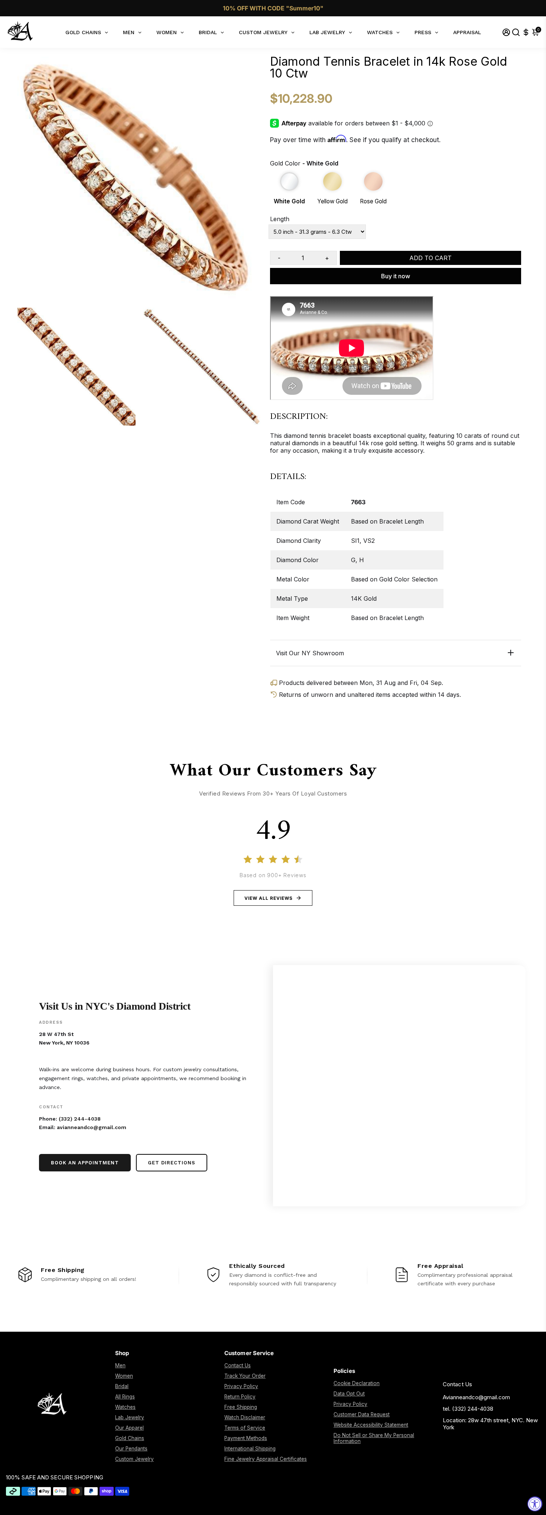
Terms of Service (244, 1428)
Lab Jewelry (129, 1417)
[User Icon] (506, 32)
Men (120, 1365)
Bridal (122, 1386)
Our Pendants (131, 1449)
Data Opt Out (349, 1394)
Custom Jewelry (134, 1459)
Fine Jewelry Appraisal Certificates (265, 1459)
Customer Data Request (362, 1414)
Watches (125, 1407)
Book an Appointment (85, 1162)
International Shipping (250, 1449)
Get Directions (171, 1162)
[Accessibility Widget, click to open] (534, 1503)
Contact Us (237, 1365)
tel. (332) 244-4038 (468, 1408)
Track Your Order (245, 1376)
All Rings (125, 1397)
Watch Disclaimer (244, 1417)
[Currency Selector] (525, 32)
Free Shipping (240, 1407)
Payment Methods (245, 1438)
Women (124, 1376)
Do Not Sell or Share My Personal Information (374, 1438)
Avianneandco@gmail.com (476, 1397)
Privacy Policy (241, 1386)
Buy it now (395, 276)
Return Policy (240, 1397)
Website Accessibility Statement (371, 1425)
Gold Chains (129, 1438)
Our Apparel (129, 1428)
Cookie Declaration (357, 1383)
